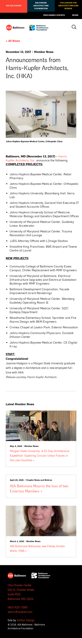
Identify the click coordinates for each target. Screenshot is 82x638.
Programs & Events (54, 15)
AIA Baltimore (14, 5)
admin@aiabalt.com (20, 612)
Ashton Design (26, 620)
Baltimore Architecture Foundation (41, 6)
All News (14, 41)
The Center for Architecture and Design (68, 6)
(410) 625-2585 (18, 607)
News (75, 15)
